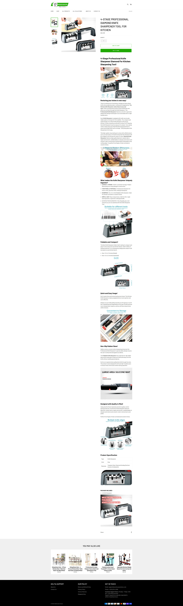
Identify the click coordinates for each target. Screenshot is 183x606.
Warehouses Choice (58, 603)
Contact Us (97, 11)
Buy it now (116, 50)
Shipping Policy (82, 594)
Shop (58, 11)
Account (130, 11)
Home (52, 11)
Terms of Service (82, 591)
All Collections (77, 11)
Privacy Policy (81, 589)
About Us (88, 11)
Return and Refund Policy (84, 587)
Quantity (102, 37)
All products (66, 11)
